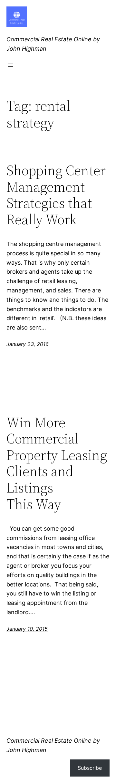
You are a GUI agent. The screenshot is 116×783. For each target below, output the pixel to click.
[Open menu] (10, 65)
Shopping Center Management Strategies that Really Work (56, 195)
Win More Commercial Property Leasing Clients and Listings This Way (56, 463)
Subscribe (90, 768)
